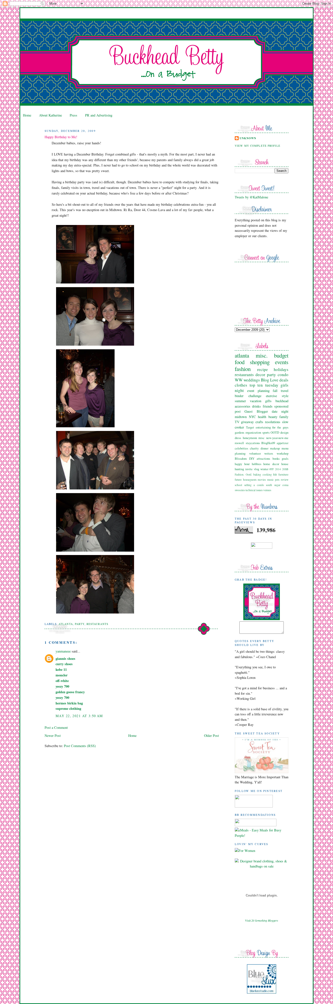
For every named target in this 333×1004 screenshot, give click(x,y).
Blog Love (269, 380)
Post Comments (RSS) (80, 745)
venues (267, 490)
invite (249, 469)
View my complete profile (257, 145)
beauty (272, 416)
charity (254, 448)
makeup (275, 448)
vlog (256, 469)
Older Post (211, 735)
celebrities (241, 448)
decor (260, 374)
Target (250, 427)
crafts (259, 421)
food (240, 362)
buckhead (281, 401)
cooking (267, 474)
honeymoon (250, 438)
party (80, 624)
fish (275, 474)
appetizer (282, 443)
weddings (252, 380)
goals (285, 458)
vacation (255, 401)
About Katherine (50, 115)
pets (277, 479)
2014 (278, 469)
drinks (256, 406)
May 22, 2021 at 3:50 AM (79, 715)
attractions (263, 458)
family (283, 416)
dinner (264, 448)
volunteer (255, 453)
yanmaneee (63, 651)
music (270, 479)
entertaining (263, 427)
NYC (252, 416)
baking (257, 474)
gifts (268, 401)
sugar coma (281, 485)
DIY (252, 458)
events (281, 362)
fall (275, 390)
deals (283, 380)
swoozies (240, 490)
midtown (241, 416)
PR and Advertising (98, 115)
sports (266, 432)
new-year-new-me (277, 438)
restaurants (97, 624)
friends (268, 406)
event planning (258, 390)
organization (253, 432)
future (238, 479)
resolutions (272, 421)
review (284, 479)
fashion (243, 368)
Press (73, 115)
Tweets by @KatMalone (251, 197)
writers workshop (276, 453)
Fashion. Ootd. (243, 474)
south (269, 485)
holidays (281, 369)
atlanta (66, 624)
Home (27, 115)
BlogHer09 (268, 443)
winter (264, 469)
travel (284, 390)
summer (240, 401)
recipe (262, 369)
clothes (241, 385)
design (284, 432)
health (262, 416)
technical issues (254, 490)
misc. (262, 355)
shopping (260, 362)
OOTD (275, 432)
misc (261, 438)
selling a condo (254, 485)
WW (239, 380)
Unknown (248, 138)
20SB (285, 469)
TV (237, 421)
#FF (271, 469)
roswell (239, 443)
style (285, 395)
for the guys (280, 427)
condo (283, 374)
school (238, 485)
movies (262, 479)
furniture (283, 474)
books (276, 458)
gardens (239, 432)
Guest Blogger (256, 411)
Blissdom (241, 458)
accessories (242, 406)
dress (238, 438)
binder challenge (248, 395)
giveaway (247, 421)
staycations (253, 443)
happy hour (242, 464)
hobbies (256, 464)
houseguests (249, 479)
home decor (271, 464)
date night (280, 411)
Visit (261, 920)
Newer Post (53, 735)
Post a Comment (56, 727)
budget (281, 355)
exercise (271, 395)
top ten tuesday (264, 385)
